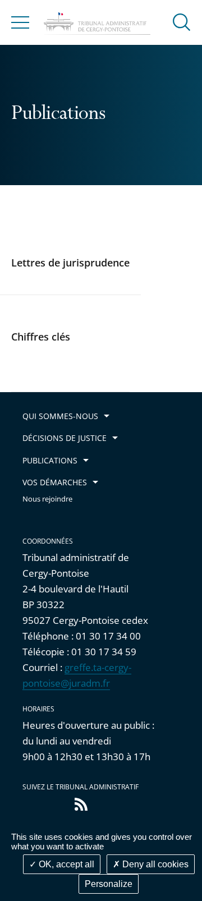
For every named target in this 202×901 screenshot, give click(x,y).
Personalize (108, 884)
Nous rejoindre (47, 499)
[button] (182, 21)
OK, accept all (65, 864)
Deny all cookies (154, 864)
